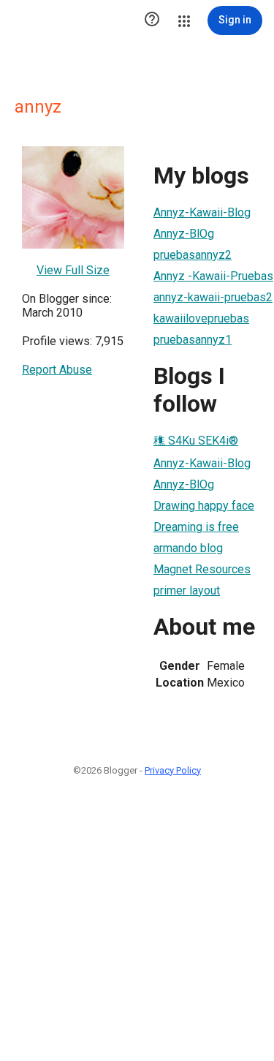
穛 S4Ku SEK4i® (195, 441)
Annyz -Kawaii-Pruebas (213, 276)
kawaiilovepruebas (201, 318)
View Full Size (73, 270)
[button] (152, 20)
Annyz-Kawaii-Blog (202, 212)
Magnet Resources (202, 569)
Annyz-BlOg (183, 234)
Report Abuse (57, 370)
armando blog (188, 548)
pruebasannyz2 (192, 255)
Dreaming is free (196, 527)
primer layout (186, 590)
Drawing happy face (203, 506)
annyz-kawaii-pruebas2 (213, 297)
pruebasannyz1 (192, 340)
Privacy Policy (173, 770)
